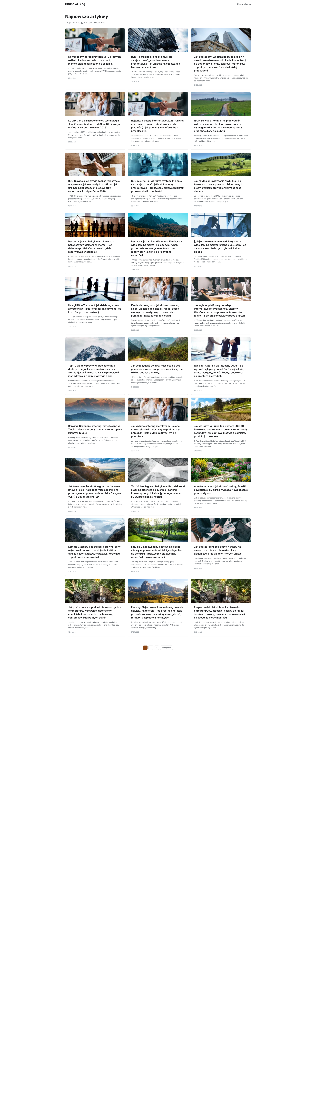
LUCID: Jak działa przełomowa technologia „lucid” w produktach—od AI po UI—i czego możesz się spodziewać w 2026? (94, 124)
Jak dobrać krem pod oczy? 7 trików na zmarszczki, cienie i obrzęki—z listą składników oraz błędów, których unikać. (218, 550)
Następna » (166, 648)
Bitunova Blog (75, 4)
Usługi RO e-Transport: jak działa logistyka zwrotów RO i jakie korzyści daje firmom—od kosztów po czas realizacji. (94, 309)
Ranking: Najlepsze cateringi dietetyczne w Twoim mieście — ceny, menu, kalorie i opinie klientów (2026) (95, 429)
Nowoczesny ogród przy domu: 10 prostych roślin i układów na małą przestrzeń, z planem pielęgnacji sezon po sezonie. (94, 60)
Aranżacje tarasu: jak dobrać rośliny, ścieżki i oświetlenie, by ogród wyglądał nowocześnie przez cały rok (221, 490)
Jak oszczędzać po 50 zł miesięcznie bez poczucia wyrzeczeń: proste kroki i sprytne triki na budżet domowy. (157, 369)
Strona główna (244, 4)
